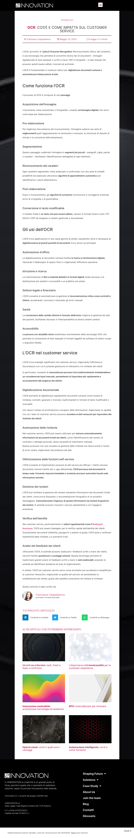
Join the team (92, 798)
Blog (86, 804)
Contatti (88, 810)
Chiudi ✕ (127, 831)
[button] (100, 5)
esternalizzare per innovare (87, 706)
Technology (67, 20)
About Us (89, 792)
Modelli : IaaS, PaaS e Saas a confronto (42, 666)
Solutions (89, 779)
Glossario (89, 816)
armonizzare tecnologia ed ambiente (43, 707)
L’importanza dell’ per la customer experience (90, 666)
